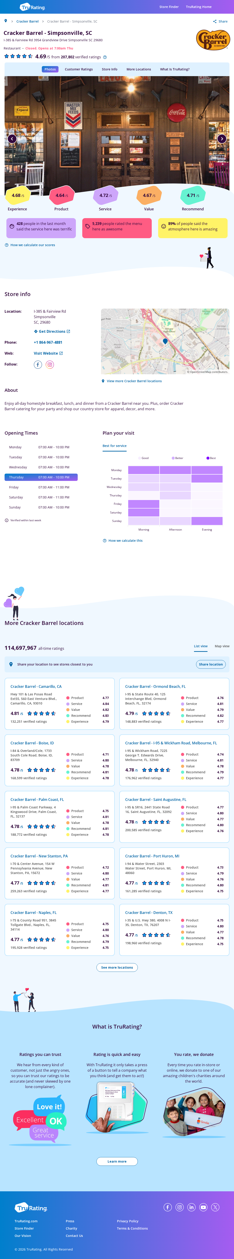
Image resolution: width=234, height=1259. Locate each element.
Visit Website (46, 353)
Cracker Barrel (27, 21)
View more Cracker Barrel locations (134, 381)
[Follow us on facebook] (40, 364)
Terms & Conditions (132, 1228)
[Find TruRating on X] (215, 1207)
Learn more (117, 1161)
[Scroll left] (12, 139)
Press (70, 1221)
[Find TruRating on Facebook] (168, 1207)
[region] (117, 138)
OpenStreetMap (200, 372)
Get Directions (52, 331)
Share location (211, 664)
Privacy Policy (127, 1221)
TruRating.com (26, 1221)
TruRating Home (199, 7)
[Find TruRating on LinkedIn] (191, 1207)
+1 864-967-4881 (48, 342)
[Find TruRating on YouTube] (203, 1207)
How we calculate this (126, 540)
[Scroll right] (222, 139)
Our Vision (23, 1235)
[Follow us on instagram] (52, 364)
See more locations (117, 967)
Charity (71, 1228)
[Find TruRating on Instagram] (180, 1207)
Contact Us (74, 1235)
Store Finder (169, 7)
